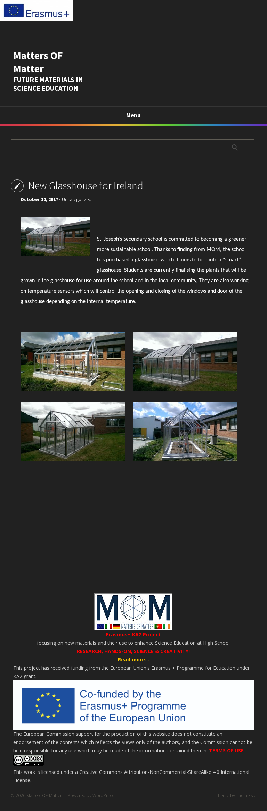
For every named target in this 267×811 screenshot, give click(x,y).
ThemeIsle (246, 795)
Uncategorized (76, 199)
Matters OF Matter (38, 62)
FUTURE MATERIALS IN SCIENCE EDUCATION (48, 83)
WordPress (103, 795)
